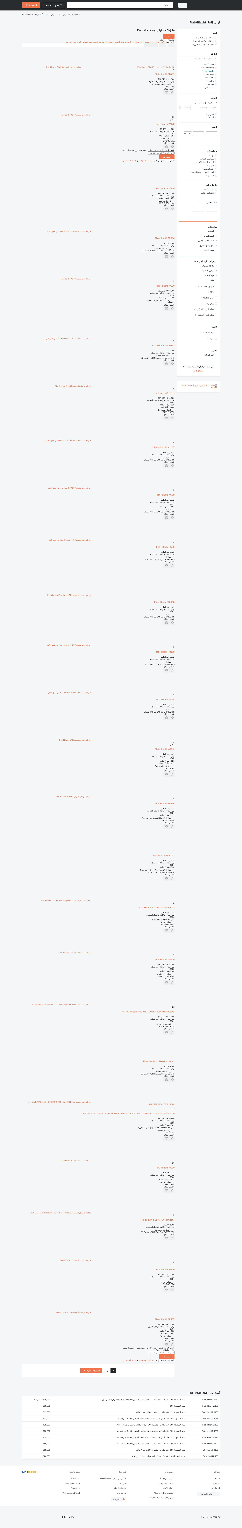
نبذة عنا (217, 1479)
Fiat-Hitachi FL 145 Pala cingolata (156, 907)
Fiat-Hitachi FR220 (164, 959)
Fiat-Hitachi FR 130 (164, 602)
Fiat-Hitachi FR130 (210, 1450)
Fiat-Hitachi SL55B (164, 803)
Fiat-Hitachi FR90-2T (163, 855)
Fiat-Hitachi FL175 (210, 1437)
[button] (171, 92)
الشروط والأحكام (166, 1479)
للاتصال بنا (216, 1488)
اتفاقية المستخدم (130, 160)
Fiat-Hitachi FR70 (165, 1269)
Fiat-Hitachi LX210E (164, 447)
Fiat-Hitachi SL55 (210, 1418)
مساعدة (216, 1483)
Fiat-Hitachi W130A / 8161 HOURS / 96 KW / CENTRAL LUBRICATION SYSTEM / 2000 (128, 1113)
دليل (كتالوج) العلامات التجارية (161, 1498)
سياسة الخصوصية (146, 160)
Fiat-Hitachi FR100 (164, 652)
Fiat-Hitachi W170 (165, 124)
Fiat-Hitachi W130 (210, 1425)
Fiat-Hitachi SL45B (164, 74)
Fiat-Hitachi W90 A (164, 749)
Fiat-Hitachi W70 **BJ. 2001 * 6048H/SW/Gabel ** (148, 1011)
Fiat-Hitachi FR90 (165, 547)
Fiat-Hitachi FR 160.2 (163, 345)
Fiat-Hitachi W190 (210, 1444)
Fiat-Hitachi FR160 (164, 238)
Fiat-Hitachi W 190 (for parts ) (158, 1061)
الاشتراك (167, 157)
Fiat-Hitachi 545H (165, 699)
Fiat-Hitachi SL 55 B (164, 393)
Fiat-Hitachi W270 (165, 286)
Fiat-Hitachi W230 (165, 495)
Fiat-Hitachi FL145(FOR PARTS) (157, 1219)
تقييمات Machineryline (163, 1493)
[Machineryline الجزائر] (205, 5)
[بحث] (170, 5)
